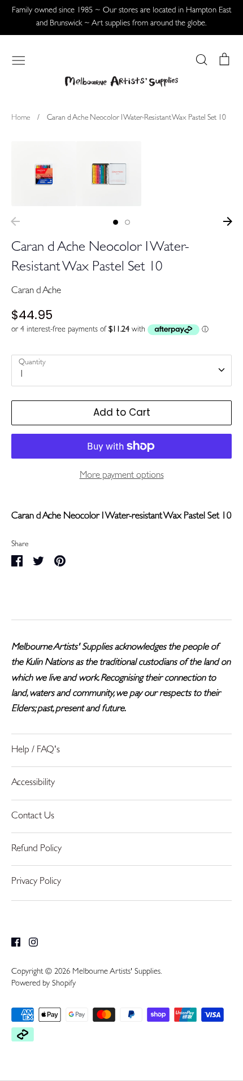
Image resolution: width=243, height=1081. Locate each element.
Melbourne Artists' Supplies (116, 972)
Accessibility (33, 783)
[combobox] (121, 370)
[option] (43, 173)
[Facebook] (11, 942)
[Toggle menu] (18, 59)
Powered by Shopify (43, 984)
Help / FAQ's (35, 750)
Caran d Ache (36, 291)
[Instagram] (29, 942)
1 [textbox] (21, 375)
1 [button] (115, 222)
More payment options (122, 476)
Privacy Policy (36, 882)
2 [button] (127, 222)
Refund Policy (36, 849)
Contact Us (32, 816)
